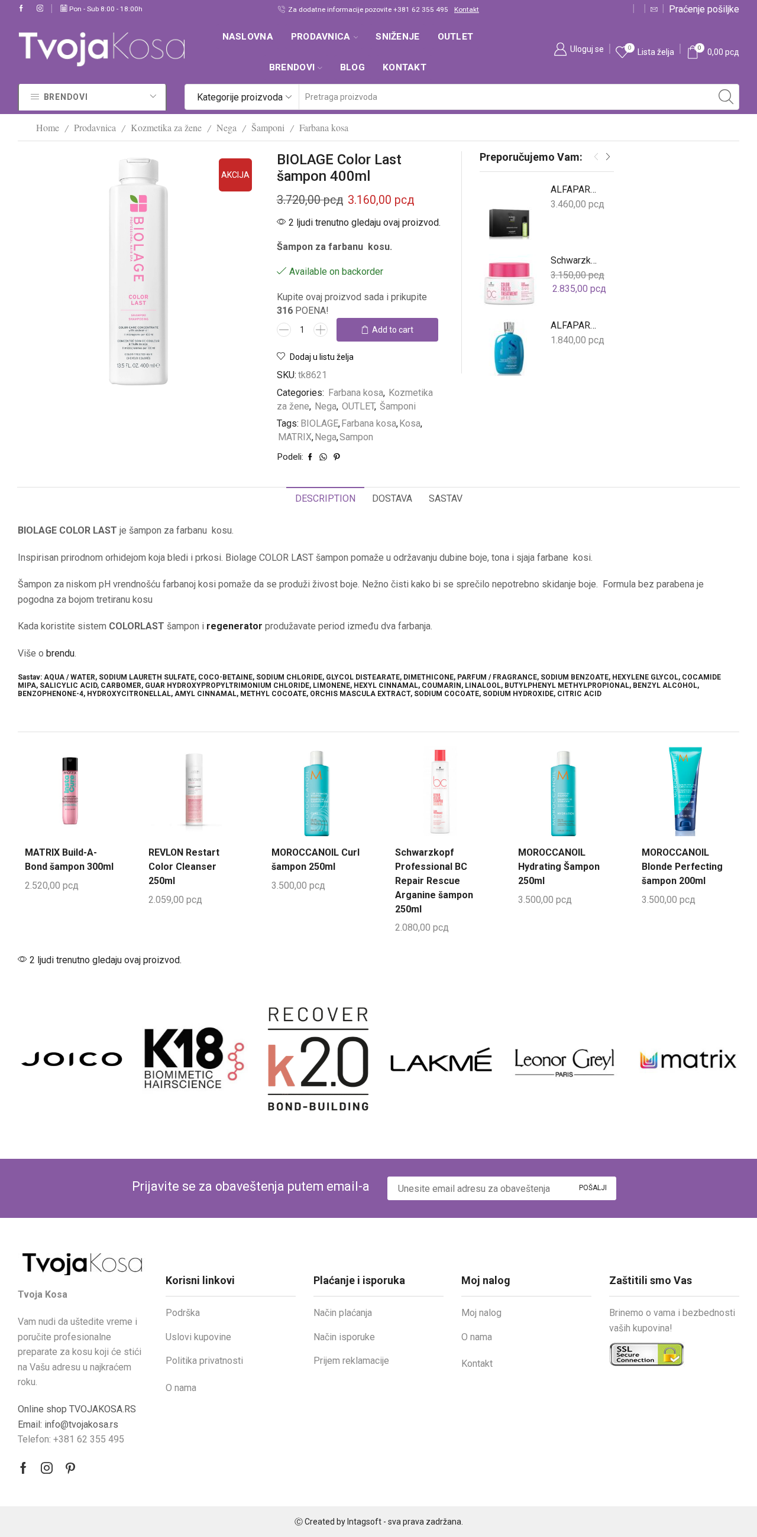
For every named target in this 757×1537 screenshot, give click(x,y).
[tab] (325, 499)
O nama (181, 1387)
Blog (352, 67)
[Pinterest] (70, 1468)
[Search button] (726, 97)
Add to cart (392, 329)
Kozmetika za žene (166, 127)
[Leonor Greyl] (563, 1059)
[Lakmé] (440, 1059)
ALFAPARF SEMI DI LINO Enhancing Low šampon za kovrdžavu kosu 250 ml (575, 325)
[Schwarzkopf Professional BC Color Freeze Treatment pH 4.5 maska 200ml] (509, 283)
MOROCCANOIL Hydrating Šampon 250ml (559, 866)
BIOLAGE (319, 423)
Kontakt (450, 9)
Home (47, 127)
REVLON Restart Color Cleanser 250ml (183, 866)
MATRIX (295, 437)
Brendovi (292, 67)
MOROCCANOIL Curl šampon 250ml (315, 859)
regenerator (234, 626)
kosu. (378, 246)
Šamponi (267, 127)
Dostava (392, 498)
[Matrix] (686, 1059)
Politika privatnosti (204, 1360)
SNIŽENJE (397, 36)
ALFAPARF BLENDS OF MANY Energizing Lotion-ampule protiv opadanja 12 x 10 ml (575, 189)
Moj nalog (481, 1312)
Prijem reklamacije (351, 1360)
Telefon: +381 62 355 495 (71, 1439)
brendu (60, 653)
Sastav (445, 498)
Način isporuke (344, 1337)
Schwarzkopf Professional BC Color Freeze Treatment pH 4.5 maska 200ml (575, 260)
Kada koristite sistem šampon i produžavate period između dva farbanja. (225, 626)
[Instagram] (40, 9)
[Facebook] (21, 9)
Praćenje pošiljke (704, 9)
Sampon (356, 437)
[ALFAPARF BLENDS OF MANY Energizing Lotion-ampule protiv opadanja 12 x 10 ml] (509, 212)
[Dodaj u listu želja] (46, 809)
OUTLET (456, 36)
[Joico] (70, 1058)
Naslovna (247, 36)
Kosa (409, 423)
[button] (596, 157)
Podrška (183, 1312)
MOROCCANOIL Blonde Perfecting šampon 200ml (682, 866)
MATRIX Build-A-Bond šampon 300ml (69, 859)
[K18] (193, 1059)
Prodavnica (321, 36)
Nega (226, 127)
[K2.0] (317, 1059)
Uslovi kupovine (198, 1337)
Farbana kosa (323, 127)
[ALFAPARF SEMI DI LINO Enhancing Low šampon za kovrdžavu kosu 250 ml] (509, 348)
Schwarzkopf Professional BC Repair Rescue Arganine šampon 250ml (434, 881)
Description (325, 498)
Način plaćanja (342, 1312)
